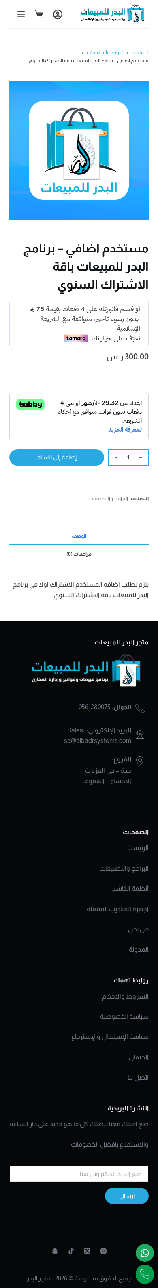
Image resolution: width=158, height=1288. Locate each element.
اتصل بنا (138, 1077)
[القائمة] (21, 14)
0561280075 (95, 706)
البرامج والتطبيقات (108, 498)
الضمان (139, 1057)
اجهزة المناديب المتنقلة (118, 909)
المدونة (139, 949)
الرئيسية (138, 847)
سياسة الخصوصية (124, 1016)
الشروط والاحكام (125, 996)
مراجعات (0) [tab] (79, 554)
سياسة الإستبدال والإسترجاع (110, 1036)
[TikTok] (71, 1251)
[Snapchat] (55, 1251)
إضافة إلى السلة (57, 456)
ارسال (127, 1195)
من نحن (138, 929)
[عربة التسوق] (39, 14)
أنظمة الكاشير (130, 888)
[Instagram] (103, 1251)
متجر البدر (39, 1278)
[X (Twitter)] (87, 1251)
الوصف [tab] (79, 536)
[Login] (57, 14)
